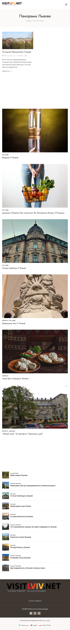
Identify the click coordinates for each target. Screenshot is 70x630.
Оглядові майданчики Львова (16, 51)
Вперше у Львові (10, 157)
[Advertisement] (35, 91)
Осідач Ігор (11, 56)
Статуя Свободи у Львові (14, 268)
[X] (35, 613)
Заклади (5, 376)
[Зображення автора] (3, 56)
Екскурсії (5, 320)
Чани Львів (46, 620)
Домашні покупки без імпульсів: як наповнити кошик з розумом (33, 212)
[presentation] (17, 40)
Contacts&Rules (35, 601)
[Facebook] (31, 613)
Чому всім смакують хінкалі (15, 378)
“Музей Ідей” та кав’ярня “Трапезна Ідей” (22, 433)
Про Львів (5, 155)
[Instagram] (39, 613)
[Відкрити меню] (66, 4)
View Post (7, 71)
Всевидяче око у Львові (13, 323)
